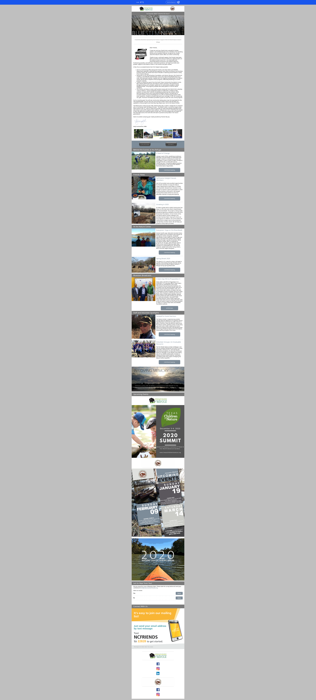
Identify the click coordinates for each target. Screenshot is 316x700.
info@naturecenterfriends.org (149, 588)
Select (179, 593)
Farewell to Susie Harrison (166, 316)
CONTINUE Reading (169, 170)
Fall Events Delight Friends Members (166, 179)
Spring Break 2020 (163, 258)
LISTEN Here (169, 308)
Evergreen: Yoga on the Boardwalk (169, 230)
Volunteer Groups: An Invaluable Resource (168, 343)
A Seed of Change (163, 153)
